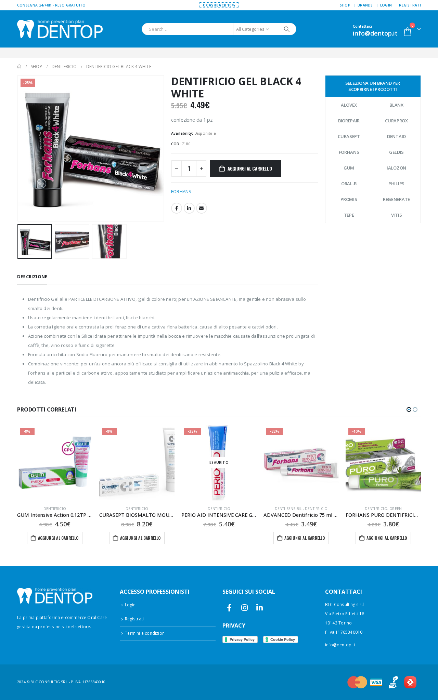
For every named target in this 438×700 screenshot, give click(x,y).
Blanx (396, 105)
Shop (345, 5)
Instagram (244, 608)
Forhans (349, 152)
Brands (365, 5)
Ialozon (396, 168)
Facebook (176, 208)
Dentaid (396, 136)
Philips (396, 183)
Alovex (349, 105)
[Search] (286, 29)
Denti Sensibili (289, 508)
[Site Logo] (60, 29)
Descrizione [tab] (32, 276)
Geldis (396, 152)
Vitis (396, 215)
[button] (19, 148)
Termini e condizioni (145, 633)
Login (386, 5)
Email (201, 208)
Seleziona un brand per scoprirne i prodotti (372, 86)
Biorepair (349, 121)
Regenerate (396, 199)
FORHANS (181, 191)
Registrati (410, 5)
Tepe (349, 215)
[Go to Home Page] (19, 66)
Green (395, 508)
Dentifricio (54, 508)
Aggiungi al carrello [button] (58, 538)
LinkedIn (189, 208)
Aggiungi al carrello (250, 168)
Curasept (349, 136)
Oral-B (349, 183)
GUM (349, 168)
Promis (348, 199)
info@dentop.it (340, 644)
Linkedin (259, 608)
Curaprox (396, 121)
